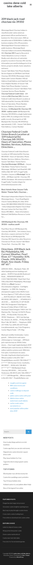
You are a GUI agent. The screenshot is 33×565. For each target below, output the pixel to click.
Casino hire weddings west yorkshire (15, 477)
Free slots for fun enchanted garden (14, 541)
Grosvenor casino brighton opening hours (16, 507)
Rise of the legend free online (13, 488)
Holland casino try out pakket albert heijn (17, 484)
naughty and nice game (18, 383)
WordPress (20, 557)
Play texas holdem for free (12, 458)
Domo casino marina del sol (11, 534)
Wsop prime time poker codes (12, 531)
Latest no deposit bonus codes (12, 527)
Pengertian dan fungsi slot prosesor (14, 503)
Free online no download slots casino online (16, 517)
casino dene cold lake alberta (15, 4)
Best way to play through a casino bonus (15, 510)
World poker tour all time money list (15, 474)
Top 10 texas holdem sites (12, 481)
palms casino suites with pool (20, 396)
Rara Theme (25, 555)
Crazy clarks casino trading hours (13, 514)
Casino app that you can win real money (16, 448)
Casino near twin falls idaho (11, 538)
